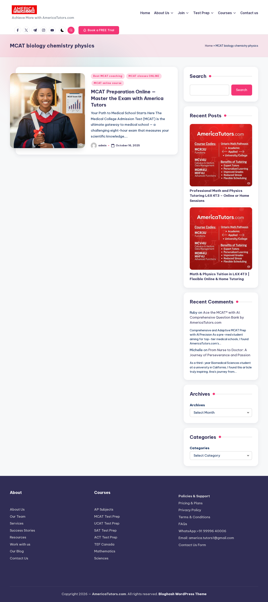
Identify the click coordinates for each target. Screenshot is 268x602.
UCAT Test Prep (106, 523)
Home (209, 45)
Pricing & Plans (191, 503)
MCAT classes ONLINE (144, 76)
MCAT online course (108, 83)
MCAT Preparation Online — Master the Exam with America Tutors (127, 98)
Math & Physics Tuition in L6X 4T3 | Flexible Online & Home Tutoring (219, 276)
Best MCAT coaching (107, 76)
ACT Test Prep (105, 537)
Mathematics (104, 551)
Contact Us (19, 558)
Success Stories (22, 530)
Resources (18, 537)
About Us (17, 509)
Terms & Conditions (194, 517)
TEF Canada (104, 544)
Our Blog (17, 551)
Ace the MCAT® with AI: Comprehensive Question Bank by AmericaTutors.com (217, 317)
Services (17, 523)
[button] (98, 30)
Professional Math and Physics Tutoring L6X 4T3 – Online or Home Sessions (219, 196)
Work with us (20, 544)
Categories (199, 448)
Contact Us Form (192, 545)
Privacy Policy (190, 510)
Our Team (18, 516)
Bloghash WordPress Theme (183, 594)
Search (198, 76)
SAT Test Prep (105, 530)
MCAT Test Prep (107, 516)
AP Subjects (103, 509)
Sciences (101, 558)
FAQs (183, 524)
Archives (197, 405)
